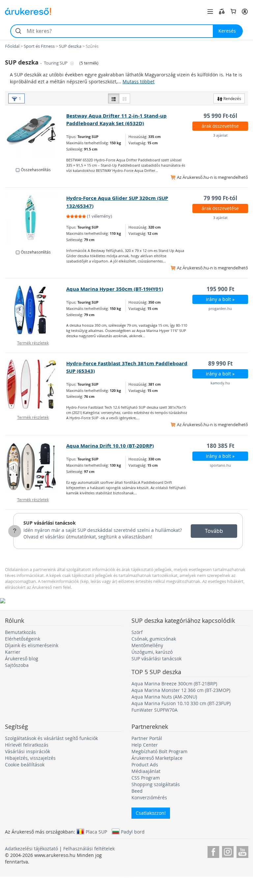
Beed (137, 791)
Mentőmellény (147, 645)
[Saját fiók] (245, 11)
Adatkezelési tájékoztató (31, 848)
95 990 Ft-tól (220, 116)
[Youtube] (242, 851)
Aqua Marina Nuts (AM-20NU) (164, 697)
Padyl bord (133, 832)
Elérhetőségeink (22, 639)
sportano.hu (220, 465)
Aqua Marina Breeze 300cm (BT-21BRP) (174, 683)
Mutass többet (139, 81)
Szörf (137, 632)
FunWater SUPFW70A (154, 710)
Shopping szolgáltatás (155, 784)
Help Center (144, 745)
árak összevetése (220, 126)
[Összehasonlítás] (222, 11)
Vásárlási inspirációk (27, 751)
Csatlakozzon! (151, 813)
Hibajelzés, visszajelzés (30, 758)
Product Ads (144, 764)
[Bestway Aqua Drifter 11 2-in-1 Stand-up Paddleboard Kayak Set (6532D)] (36, 136)
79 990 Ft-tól (220, 198)
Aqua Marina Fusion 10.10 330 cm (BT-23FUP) (181, 703)
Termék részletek (33, 342)
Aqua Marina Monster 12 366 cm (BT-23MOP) (180, 690)
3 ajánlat (220, 135)
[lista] (113, 98)
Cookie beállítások (24, 764)
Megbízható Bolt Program (159, 751)
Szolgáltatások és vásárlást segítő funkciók (51, 738)
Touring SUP (56, 63)
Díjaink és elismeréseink (31, 645)
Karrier (12, 652)
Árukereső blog (21, 658)
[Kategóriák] (210, 11)
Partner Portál (146, 738)
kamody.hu (220, 382)
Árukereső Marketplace (157, 758)
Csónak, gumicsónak (153, 639)
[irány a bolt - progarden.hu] (36, 310)
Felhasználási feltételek (89, 848)
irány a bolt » (220, 299)
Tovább (214, 531)
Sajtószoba (17, 665)
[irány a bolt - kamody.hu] (36, 384)
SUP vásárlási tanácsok (49, 523)
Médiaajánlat (145, 771)
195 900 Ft (220, 289)
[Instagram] (228, 851)
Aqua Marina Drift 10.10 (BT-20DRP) (110, 445)
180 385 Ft (220, 446)
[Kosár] (233, 11)
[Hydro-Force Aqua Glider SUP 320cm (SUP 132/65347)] (36, 219)
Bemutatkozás (20, 632)
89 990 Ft (220, 363)
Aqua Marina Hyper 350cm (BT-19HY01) (114, 289)
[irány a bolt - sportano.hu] (36, 466)
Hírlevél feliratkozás (26, 745)
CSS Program (145, 778)
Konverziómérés (149, 797)
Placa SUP (96, 832)
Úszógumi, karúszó (152, 652)
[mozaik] (124, 98)
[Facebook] (213, 851)
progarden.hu (220, 308)
